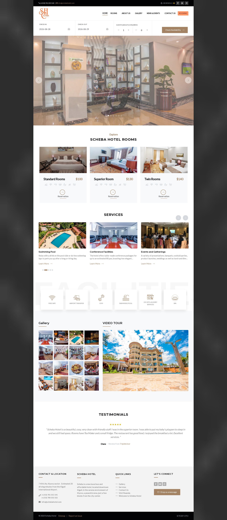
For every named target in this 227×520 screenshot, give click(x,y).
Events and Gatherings (153, 252)
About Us (126, 13)
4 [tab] (50, 270)
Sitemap (61, 516)
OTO (186, 516)
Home (105, 13)
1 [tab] (42, 270)
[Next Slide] (188, 80)
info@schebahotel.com (66, 3)
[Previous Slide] (38, 80)
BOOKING (183, 13)
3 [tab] (48, 270)
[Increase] (128, 30)
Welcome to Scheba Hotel (130, 496)
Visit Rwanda (124, 493)
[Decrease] (118, 30)
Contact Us (170, 13)
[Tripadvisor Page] (182, 3)
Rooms (114, 13)
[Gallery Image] (46, 337)
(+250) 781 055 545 (47, 3)
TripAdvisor (125, 444)
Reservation (63, 196)
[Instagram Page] (186, 3)
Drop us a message (168, 492)
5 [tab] (52, 270)
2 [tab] (45, 270)
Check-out (82, 24)
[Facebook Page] (178, 3)
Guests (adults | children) (127, 25)
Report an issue (75, 516)
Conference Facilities (101, 252)
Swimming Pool (47, 252)
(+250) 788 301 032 (50, 498)
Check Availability (173, 30)
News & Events (153, 13)
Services (122, 487)
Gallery (138, 13)
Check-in (43, 24)
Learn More (44, 263)
